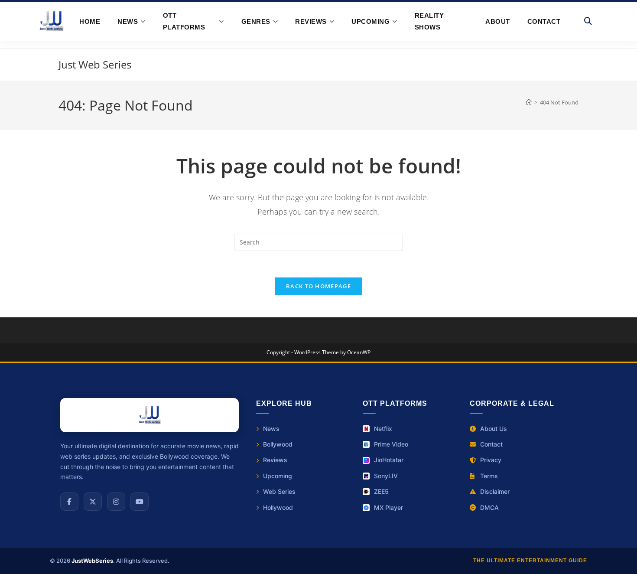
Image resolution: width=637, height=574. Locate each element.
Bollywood (277, 444)
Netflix (383, 428)
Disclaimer (495, 491)
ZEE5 (381, 491)
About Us (493, 428)
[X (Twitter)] (93, 501)
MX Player (388, 507)
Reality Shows (429, 21)
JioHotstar (388, 459)
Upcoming (277, 475)
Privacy (490, 459)
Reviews (275, 459)
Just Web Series (94, 64)
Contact (544, 21)
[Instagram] (116, 501)
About (497, 21)
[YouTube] (139, 501)
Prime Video (391, 444)
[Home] (529, 102)
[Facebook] (69, 501)
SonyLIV (386, 475)
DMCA (489, 507)
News (271, 428)
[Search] (588, 21)
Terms (489, 475)
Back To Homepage (318, 286)
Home (89, 21)
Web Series (279, 491)
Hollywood (278, 507)
